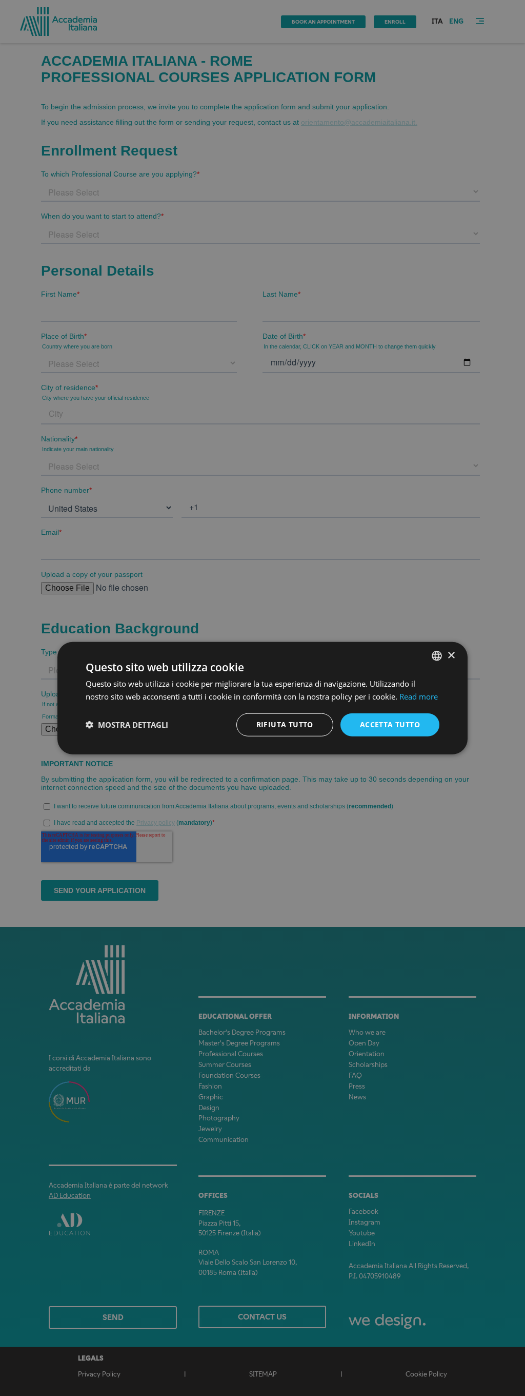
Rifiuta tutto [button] (284, 724)
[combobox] (437, 656)
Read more (418, 696)
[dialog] (262, 698)
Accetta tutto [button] (390, 724)
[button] (127, 724)
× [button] (451, 655)
